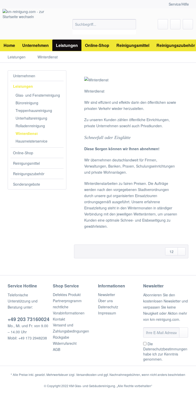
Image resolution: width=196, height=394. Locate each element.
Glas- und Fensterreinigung (38, 95)
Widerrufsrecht (65, 343)
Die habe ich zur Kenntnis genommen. (165, 351)
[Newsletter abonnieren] (183, 332)
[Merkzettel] (163, 24)
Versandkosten (86, 374)
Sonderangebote (26, 184)
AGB (56, 349)
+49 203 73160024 (29, 319)
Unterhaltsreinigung (31, 118)
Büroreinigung (27, 102)
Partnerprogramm (67, 300)
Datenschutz (108, 306)
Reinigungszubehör (28, 173)
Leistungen (23, 86)
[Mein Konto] (175, 24)
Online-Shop (23, 152)
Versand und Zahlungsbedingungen (71, 328)
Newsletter (106, 294)
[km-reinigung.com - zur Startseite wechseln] (30, 24)
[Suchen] (131, 24)
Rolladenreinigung (30, 125)
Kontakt (59, 319)
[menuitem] (104, 26)
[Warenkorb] (188, 24)
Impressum (107, 312)
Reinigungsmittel (26, 163)
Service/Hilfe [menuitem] (179, 4)
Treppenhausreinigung (34, 110)
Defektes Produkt (67, 294)
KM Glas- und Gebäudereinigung (92, 386)
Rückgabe (61, 337)
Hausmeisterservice (31, 141)
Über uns (105, 300)
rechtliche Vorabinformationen (68, 309)
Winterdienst (27, 133)
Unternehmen (24, 75)
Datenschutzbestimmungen (165, 348)
